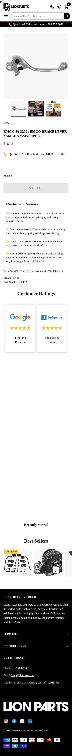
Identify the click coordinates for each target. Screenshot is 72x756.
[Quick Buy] (56, 570)
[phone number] (52, 6)
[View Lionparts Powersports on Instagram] (6, 721)
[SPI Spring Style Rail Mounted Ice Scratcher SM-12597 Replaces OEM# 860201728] (25, 570)
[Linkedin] (30, 721)
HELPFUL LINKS (14, 646)
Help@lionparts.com (22, 675)
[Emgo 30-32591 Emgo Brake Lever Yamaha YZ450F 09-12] (18, 109)
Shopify (44, 730)
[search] (67, 16)
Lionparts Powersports (20, 730)
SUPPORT (10, 633)
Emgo (6, 123)
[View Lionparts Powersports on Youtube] (22, 721)
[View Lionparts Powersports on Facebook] (14, 721)
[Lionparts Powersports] (16, 7)
